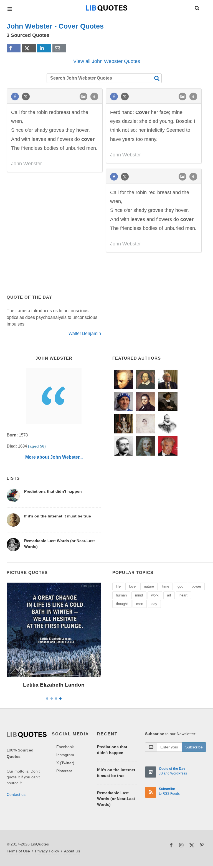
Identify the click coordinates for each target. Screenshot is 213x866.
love (132, 586)
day (154, 604)
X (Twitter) (65, 763)
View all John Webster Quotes (106, 61)
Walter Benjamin (85, 333)
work (155, 595)
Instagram (65, 755)
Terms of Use (18, 851)
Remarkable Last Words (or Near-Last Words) (116, 799)
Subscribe (194, 747)
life (118, 586)
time (165, 586)
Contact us (16, 794)
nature (149, 586)
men (139, 604)
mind (139, 595)
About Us (72, 851)
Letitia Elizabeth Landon (54, 685)
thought (122, 604)
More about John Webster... (54, 457)
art (169, 595)
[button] (197, 7)
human (121, 595)
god (180, 586)
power (196, 586)
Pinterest (64, 771)
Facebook (65, 747)
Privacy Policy (47, 851)
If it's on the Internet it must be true (57, 516)
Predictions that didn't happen (53, 491)
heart (183, 595)
